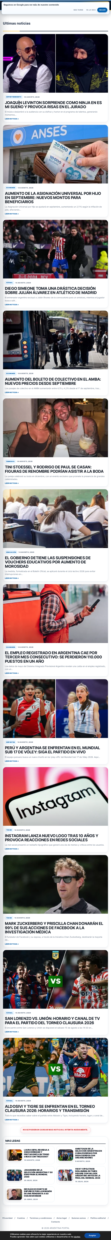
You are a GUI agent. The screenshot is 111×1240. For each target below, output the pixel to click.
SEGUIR (102, 10)
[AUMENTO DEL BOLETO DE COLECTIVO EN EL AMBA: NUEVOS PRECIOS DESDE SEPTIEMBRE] (55, 340)
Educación (11, 552)
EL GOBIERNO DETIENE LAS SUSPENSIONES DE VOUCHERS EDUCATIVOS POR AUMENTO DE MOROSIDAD (48, 562)
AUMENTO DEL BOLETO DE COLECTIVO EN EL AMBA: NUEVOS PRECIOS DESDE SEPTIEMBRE (53, 381)
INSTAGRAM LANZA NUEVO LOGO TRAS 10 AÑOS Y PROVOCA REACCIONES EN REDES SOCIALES (51, 837)
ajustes (77, 1237)
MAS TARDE (78, 10)
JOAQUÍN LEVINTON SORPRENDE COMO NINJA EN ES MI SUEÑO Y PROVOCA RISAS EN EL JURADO (53, 104)
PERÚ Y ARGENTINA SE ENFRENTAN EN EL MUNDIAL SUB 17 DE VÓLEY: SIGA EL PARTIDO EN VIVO (52, 749)
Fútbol (9, 282)
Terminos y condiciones (41, 1218)
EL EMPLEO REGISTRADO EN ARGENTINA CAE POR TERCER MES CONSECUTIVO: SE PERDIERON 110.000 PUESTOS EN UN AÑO (53, 657)
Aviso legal (62, 1218)
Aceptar (92, 1235)
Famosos (10, 461)
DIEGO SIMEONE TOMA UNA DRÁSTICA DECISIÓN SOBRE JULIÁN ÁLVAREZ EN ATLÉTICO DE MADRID (51, 290)
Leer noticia (11, 119)
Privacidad (7, 1218)
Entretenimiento (14, 97)
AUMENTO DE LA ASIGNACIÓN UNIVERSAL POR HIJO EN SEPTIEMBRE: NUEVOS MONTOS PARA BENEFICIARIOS (53, 197)
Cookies (21, 1218)
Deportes (10, 742)
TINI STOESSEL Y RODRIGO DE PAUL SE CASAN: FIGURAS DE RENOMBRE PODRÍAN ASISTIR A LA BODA (54, 469)
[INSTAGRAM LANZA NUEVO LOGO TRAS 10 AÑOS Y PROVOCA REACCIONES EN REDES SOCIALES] (55, 796)
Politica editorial (98, 1218)
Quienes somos (79, 1218)
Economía (10, 188)
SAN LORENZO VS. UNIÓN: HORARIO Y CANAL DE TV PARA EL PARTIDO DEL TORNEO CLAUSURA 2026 (52, 1020)
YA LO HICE (91, 10)
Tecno (9, 830)
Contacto (55, 1222)
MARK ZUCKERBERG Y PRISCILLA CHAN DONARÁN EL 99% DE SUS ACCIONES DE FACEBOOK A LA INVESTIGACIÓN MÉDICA (54, 927)
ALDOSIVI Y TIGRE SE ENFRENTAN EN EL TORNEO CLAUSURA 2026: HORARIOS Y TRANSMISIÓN (50, 1108)
